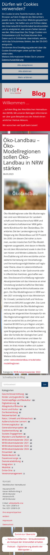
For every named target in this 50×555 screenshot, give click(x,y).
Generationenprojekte (12, 427)
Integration (7, 464)
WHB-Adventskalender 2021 (15, 442)
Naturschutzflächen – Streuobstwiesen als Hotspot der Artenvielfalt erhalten (26, 541)
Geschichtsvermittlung (13, 394)
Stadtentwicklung (10, 430)
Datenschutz (8, 524)
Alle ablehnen (25, 71)
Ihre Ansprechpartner (12, 512)
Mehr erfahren (25, 77)
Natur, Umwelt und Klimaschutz (17, 418)
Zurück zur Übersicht (25, 534)
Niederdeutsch (9, 455)
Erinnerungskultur (11, 424)
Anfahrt (6, 516)
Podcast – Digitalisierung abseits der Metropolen (25, 548)
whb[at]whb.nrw (16, 503)
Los (44, 384)
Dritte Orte (7, 470)
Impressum (7, 520)
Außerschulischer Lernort (14, 421)
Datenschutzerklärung (12, 59)
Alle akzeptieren (25, 65)
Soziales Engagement (12, 433)
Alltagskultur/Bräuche (12, 406)
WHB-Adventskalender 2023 (15, 446)
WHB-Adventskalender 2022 (27, 372)
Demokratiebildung (11, 461)
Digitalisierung (9, 403)
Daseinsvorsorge (10, 458)
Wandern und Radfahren (14, 436)
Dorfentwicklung (10, 412)
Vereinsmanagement (12, 473)
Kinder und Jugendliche (13, 397)
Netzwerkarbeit (9, 415)
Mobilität (6, 467)
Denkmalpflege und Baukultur (16, 400)
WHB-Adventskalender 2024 (15, 449)
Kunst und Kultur (10, 409)
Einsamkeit (7, 452)
